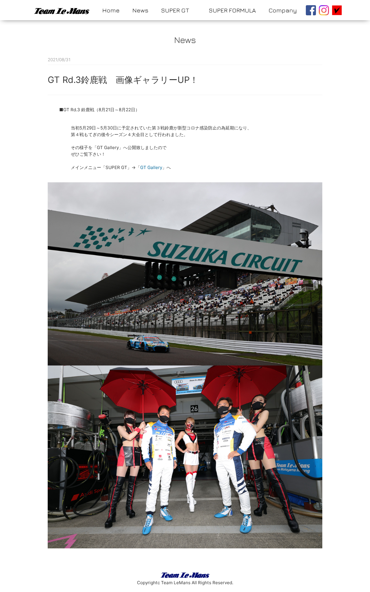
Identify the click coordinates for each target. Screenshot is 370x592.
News (140, 10)
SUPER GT (175, 10)
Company (283, 10)
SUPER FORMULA (232, 10)
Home (111, 10)
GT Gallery (151, 167)
